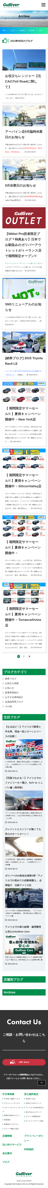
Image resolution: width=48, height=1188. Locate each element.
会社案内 (7, 1153)
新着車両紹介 (12, 692)
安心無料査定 (31, 1094)
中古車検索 (8, 1094)
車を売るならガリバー (34, 1112)
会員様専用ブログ (14, 702)
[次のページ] (29, 656)
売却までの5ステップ (33, 1103)
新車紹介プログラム (11, 1124)
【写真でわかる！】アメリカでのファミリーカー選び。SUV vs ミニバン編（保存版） (24, 783)
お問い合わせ (24, 1062)
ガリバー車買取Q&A (33, 1116)
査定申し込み (30, 1099)
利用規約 (29, 1149)
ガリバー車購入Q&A (11, 1129)
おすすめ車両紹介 (14, 697)
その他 (8, 706)
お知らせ (9, 688)
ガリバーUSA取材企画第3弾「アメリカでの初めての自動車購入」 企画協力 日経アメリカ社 (24, 880)
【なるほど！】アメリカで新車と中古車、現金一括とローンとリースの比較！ (23, 731)
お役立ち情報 (12, 683)
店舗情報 (7, 1136)
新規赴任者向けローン (12, 1115)
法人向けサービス (12, 1144)
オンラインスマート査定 (34, 1121)
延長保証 (7, 1120)
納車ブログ (10, 678)
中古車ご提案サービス (12, 1099)
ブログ (13, 30)
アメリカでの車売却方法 (34, 1108)
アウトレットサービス (12, 1103)
